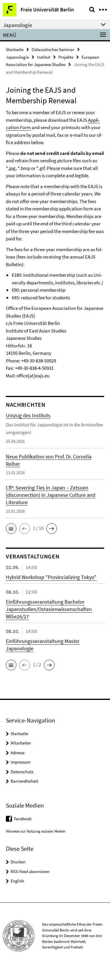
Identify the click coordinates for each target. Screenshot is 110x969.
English (17, 881)
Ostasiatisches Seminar (53, 49)
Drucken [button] (18, 862)
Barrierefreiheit (24, 781)
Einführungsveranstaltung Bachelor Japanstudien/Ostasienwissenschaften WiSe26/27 (49, 609)
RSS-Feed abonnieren (30, 871)
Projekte (65, 57)
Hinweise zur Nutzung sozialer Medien (35, 831)
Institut (43, 57)
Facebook (22, 818)
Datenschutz (22, 771)
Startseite (14, 49)
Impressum (21, 762)
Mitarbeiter (21, 743)
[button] (11, 528)
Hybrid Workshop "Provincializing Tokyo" (51, 577)
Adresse (17, 752)
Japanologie (17, 57)
